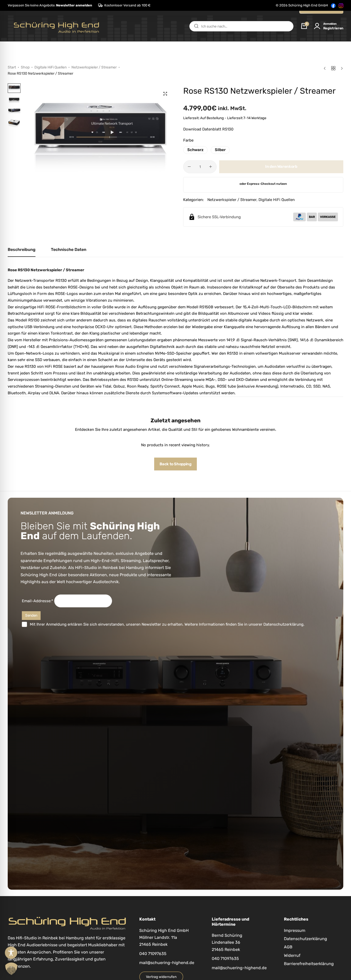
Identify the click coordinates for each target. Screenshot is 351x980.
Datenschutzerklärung (283, 624)
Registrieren (333, 28)
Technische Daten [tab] (68, 249)
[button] (50, 5)
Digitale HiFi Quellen (50, 67)
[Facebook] (333, 5)
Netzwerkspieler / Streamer (94, 67)
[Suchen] (196, 26)
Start (12, 67)
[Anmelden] (317, 26)
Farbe (188, 140)
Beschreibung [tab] (21, 249)
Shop (25, 67)
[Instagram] (341, 5)
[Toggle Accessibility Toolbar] (11, 952)
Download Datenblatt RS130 (208, 129)
